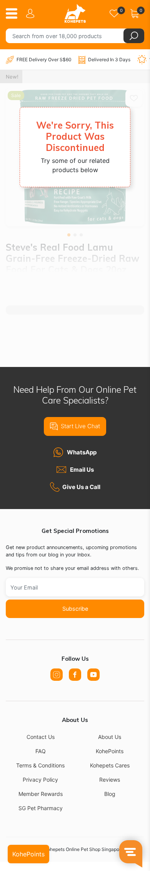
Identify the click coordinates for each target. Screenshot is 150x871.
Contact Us (41, 737)
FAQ (40, 751)
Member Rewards (40, 794)
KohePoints (109, 751)
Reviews (109, 779)
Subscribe (75, 608)
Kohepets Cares (110, 765)
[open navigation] (14, 13)
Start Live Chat (80, 426)
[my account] (31, 13)
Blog (109, 794)
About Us (109, 737)
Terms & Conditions (40, 765)
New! (12, 77)
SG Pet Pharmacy (40, 808)
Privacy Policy (40, 779)
